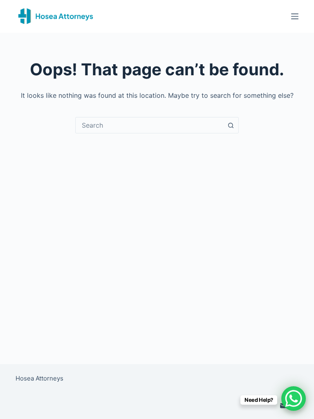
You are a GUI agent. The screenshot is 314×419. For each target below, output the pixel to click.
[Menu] (294, 16)
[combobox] (149, 125)
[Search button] (230, 125)
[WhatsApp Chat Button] (293, 398)
